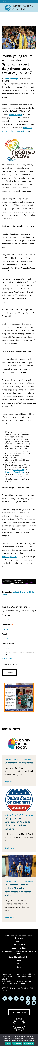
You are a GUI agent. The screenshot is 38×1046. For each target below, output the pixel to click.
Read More (9, 781)
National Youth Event (14, 471)
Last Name (7, 624)
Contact (19, 960)
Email (5, 634)
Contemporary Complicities (18, 762)
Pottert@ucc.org (9, 556)
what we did (18, 469)
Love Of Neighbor (19, 948)
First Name (8, 615)
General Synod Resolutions (19, 957)
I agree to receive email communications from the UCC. (19, 653)
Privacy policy (28, 1043)
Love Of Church (19, 944)
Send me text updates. (11, 664)
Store (19, 967)
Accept (8, 1043)
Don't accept (17, 1043)
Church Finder (6, 1)
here (23, 983)
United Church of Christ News (18, 593)
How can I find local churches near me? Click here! (19, 952)
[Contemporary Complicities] (19, 744)
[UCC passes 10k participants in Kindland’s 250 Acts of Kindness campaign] (19, 800)
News (19, 963)
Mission (19, 941)
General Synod (15, 114)
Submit (9, 672)
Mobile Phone (8, 643)
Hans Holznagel (11, 78)
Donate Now (19, 1012)
